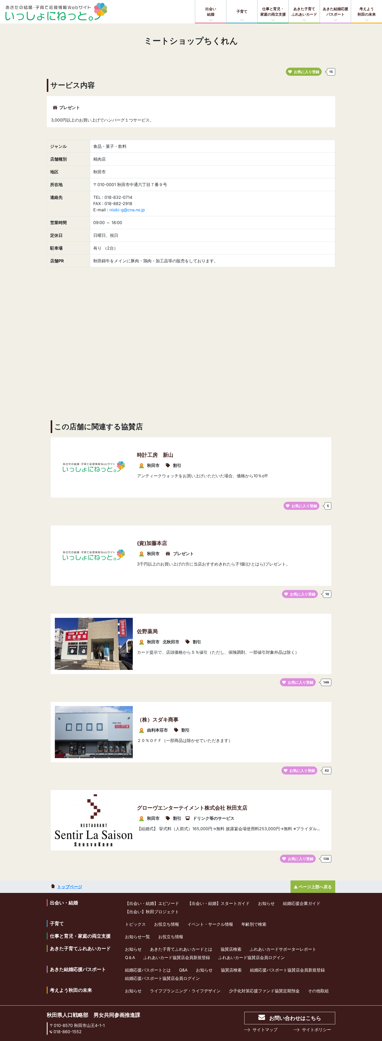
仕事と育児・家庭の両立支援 (273, 11)
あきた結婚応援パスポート (335, 11)
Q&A (183, 970)
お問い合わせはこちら (295, 1018)
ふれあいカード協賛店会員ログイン (251, 957)
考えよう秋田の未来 (367, 11)
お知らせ (266, 903)
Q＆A (130, 957)
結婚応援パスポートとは (148, 970)
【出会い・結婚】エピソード (152, 903)
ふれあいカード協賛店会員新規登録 (176, 957)
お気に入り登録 (306, 71)
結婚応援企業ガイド (301, 903)
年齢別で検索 (253, 924)
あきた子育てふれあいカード (304, 11)
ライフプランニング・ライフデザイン (185, 990)
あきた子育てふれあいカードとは (181, 949)
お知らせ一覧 (137, 936)
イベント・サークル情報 (210, 924)
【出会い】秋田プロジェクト (152, 911)
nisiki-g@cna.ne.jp (127, 209)
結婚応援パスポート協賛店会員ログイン (162, 978)
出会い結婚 (210, 11)
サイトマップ (265, 1029)
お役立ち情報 (166, 924)
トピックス (135, 924)
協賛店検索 (231, 949)
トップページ (69, 886)
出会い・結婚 (64, 902)
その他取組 (318, 990)
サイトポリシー (316, 1029)
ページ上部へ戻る (315, 886)
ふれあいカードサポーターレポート (283, 949)
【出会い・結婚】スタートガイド (218, 903)
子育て (241, 11)
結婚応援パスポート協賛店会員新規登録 (287, 970)
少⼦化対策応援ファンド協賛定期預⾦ (264, 990)
